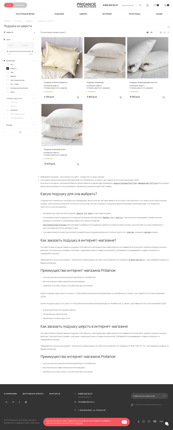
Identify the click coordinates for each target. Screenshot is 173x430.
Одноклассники (19, 402)
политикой (79, 423)
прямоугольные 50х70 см (124, 183)
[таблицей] (168, 32)
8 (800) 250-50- (136, 259)
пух (85, 213)
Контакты (54, 394)
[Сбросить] (20, 132)
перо (90, 213)
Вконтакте (6, 402)
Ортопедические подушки (54, 224)
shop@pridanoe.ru (86, 402)
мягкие (147, 232)
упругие (130, 232)
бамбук (106, 217)
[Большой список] (151, 32)
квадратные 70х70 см (147, 183)
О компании (10, 394)
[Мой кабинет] (147, 5)
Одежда (19, 5)
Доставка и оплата (33, 394)
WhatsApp (26, 402)
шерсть (79, 213)
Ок (124, 422)
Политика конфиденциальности (148, 405)
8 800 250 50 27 (110, 5)
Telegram (13, 402)
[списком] (164, 32)
